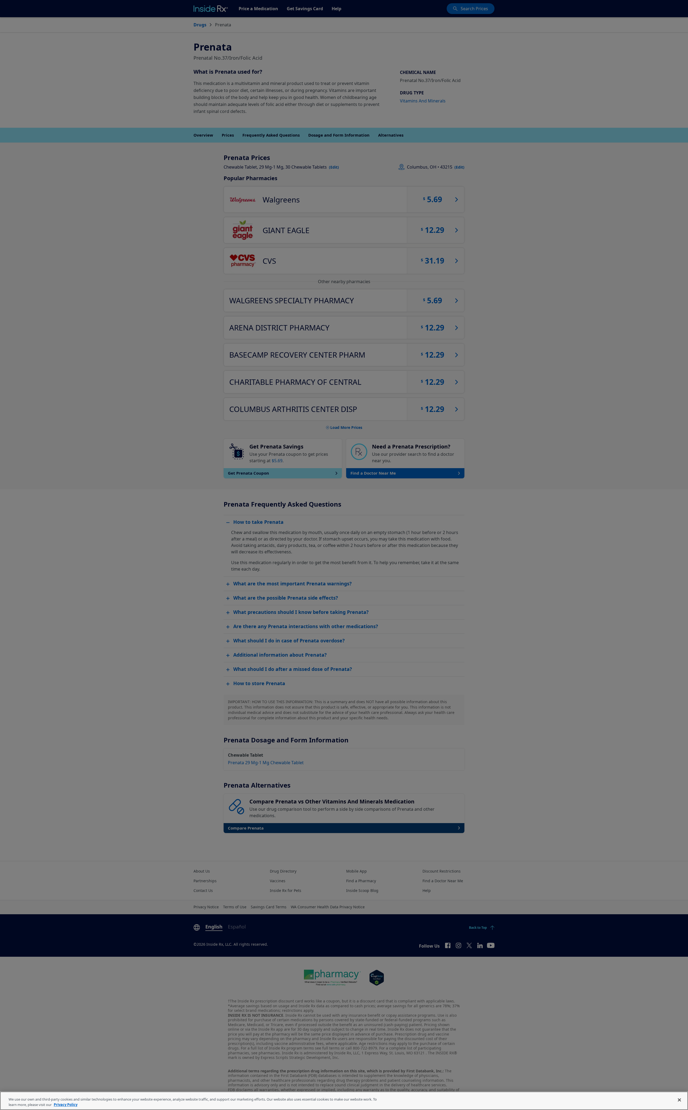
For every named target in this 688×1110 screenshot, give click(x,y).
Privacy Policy (65, 1104)
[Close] (679, 1100)
